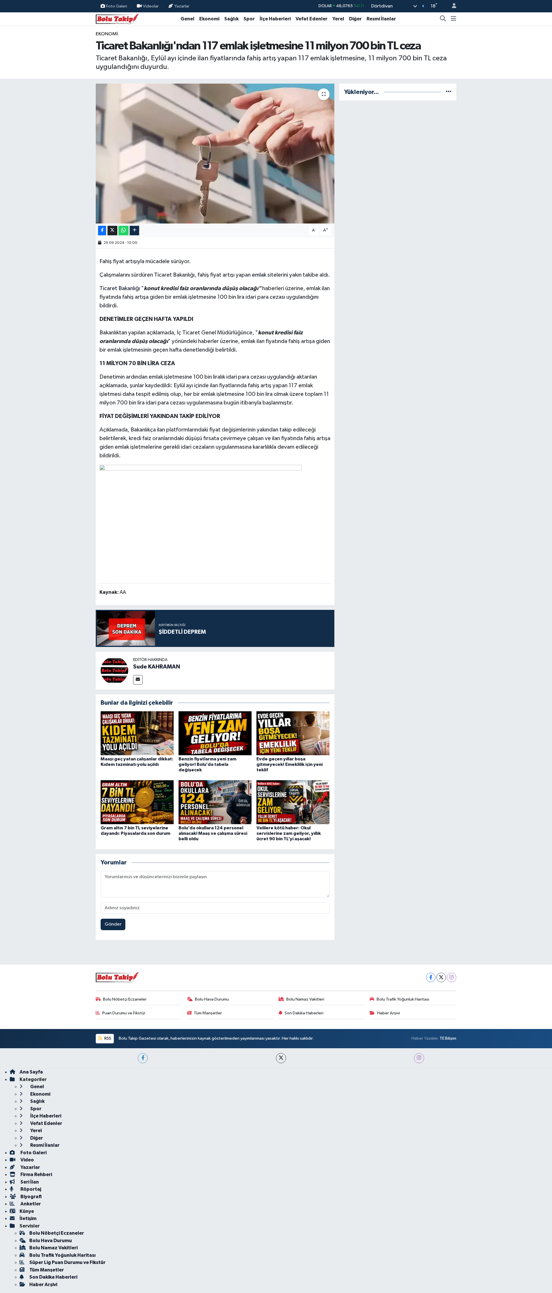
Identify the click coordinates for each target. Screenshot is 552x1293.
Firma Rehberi (36, 1174)
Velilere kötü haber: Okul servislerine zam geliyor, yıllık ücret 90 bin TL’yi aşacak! (288, 833)
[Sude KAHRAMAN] (114, 670)
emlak (259, 275)
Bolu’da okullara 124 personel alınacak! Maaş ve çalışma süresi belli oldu (213, 833)
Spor (249, 18)
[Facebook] (431, 977)
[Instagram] (451, 977)
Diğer (355, 18)
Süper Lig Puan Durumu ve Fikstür (67, 1262)
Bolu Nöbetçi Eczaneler (125, 999)
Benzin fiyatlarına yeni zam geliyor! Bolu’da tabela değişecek (207, 764)
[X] (441, 977)
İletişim (28, 1218)
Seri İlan (29, 1182)
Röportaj (30, 1189)
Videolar (151, 6)
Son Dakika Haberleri (304, 1013)
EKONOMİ (107, 34)
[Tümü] (448, 92)
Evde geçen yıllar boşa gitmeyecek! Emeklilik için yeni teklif (289, 764)
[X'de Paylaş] (112, 230)
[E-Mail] (138, 680)
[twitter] (281, 1058)
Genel (187, 18)
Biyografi (31, 1196)
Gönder (113, 924)
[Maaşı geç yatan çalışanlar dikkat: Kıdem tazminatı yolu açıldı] (137, 733)
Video (27, 1159)
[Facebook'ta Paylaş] (102, 230)
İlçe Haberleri (275, 18)
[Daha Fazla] (134, 230)
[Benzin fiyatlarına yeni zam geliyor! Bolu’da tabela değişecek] (215, 733)
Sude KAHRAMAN (156, 667)
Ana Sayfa (31, 1072)
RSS (107, 1038)
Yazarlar (181, 6)
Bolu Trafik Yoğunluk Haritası (403, 999)
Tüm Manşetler (208, 1013)
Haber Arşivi (388, 1013)
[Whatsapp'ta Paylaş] (123, 230)
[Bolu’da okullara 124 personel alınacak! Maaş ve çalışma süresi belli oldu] (215, 801)
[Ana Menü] (453, 19)
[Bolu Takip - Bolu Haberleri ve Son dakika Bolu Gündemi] (117, 18)
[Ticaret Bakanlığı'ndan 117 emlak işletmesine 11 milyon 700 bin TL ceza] (215, 153)
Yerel (338, 18)
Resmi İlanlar (381, 18)
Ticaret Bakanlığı (119, 288)
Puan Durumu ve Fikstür (123, 1013)
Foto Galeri (116, 6)
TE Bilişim (448, 1038)
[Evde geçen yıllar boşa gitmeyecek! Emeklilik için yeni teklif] (292, 733)
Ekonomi (209, 18)
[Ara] (443, 19)
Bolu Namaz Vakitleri (305, 999)
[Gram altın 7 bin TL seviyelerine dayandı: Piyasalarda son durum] (137, 801)
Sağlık (231, 18)
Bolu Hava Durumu (212, 999)
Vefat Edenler (311, 18)
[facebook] (143, 1058)
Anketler (30, 1203)
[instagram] (419, 1058)
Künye (27, 1211)
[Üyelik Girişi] (451, 6)
